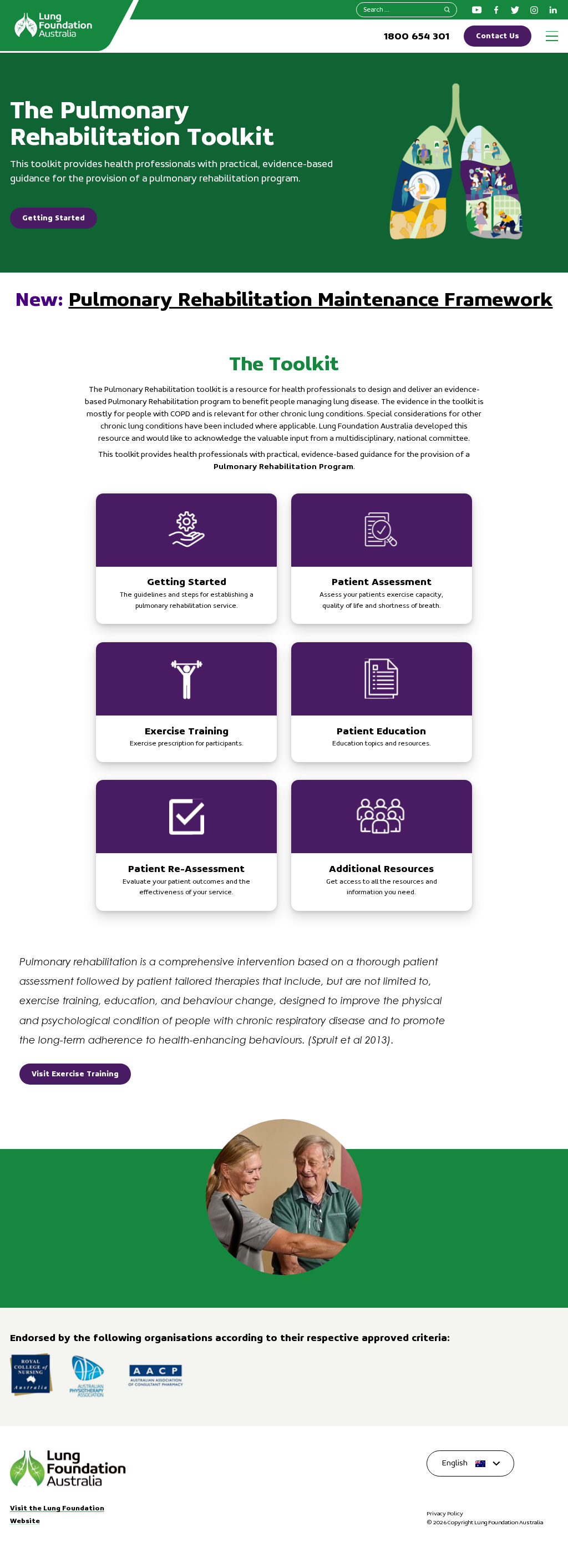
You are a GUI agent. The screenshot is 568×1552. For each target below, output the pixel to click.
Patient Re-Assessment (186, 845)
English (455, 1463)
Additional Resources (381, 845)
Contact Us (497, 35)
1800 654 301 (416, 36)
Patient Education (381, 702)
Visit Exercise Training (75, 1073)
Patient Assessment (381, 558)
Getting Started (53, 217)
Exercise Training (186, 702)
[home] (68, 1469)
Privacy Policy (445, 1513)
